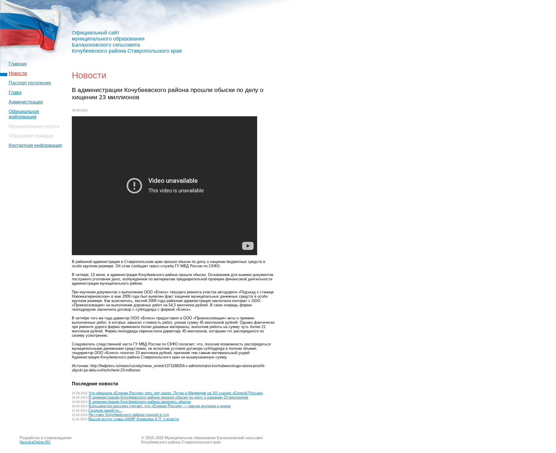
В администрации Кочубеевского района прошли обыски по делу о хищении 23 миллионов (168, 397)
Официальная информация (24, 114)
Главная (18, 63)
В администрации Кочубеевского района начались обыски (140, 401)
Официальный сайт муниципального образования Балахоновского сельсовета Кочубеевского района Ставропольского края (127, 42)
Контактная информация (35, 145)
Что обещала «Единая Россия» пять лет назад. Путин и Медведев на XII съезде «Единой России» (176, 393)
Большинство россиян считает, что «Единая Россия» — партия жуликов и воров (160, 406)
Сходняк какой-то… (105, 410)
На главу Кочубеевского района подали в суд (129, 415)
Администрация (26, 102)
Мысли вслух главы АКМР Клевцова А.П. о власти (133, 419)
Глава (15, 92)
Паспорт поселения (30, 82)
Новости (18, 73)
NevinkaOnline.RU (35, 442)
